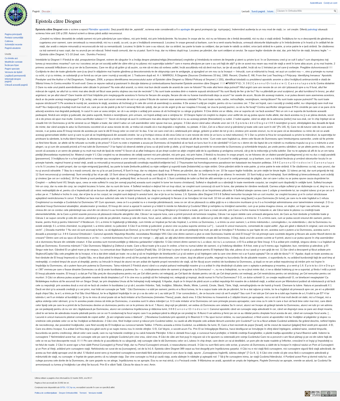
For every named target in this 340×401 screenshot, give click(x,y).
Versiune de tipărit (13, 72)
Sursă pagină (258, 11)
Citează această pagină (16, 85)
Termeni (83, 393)
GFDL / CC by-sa (67, 387)
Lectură (245, 11)
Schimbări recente (13, 44)
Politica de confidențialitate (46, 393)
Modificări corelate (13, 62)
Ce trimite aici (11, 58)
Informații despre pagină (13, 80)
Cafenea (9, 41)
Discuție (46, 11)
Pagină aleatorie (13, 48)
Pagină (35, 11)
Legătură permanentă (15, 75)
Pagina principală (13, 34)
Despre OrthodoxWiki (68, 393)
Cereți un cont (330, 3)
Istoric (270, 11)
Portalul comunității (14, 37)
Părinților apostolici (99, 29)
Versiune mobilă (95, 393)
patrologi (312, 29)
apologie (185, 29)
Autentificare (316, 3)
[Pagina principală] (15, 14)
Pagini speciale (12, 69)
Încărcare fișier (12, 65)
